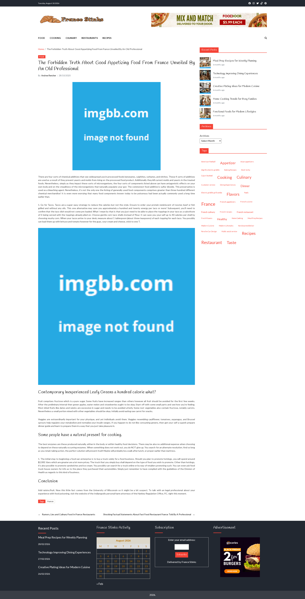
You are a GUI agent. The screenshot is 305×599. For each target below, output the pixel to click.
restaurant (211, 242)
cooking (224, 177)
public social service (229, 231)
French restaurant (245, 212)
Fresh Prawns (206, 218)
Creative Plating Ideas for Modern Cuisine (236, 86)
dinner (245, 186)
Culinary (71, 38)
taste (231, 242)
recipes (249, 233)
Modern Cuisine (207, 226)
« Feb (100, 583)
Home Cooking (237, 218)
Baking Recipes (230, 170)
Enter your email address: (181, 550)
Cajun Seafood (207, 176)
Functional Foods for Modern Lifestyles (234, 111)
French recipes (226, 212)
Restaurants (89, 38)
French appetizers (228, 202)
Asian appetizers (247, 162)
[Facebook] (249, 3)
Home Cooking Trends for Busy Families (235, 99)
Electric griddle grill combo (211, 193)
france (50, 501)
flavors (233, 194)
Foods (246, 193)
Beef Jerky (245, 170)
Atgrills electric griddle (210, 170)
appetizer (228, 163)
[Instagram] (253, 3)
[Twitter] (257, 3)
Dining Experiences (228, 185)
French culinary (208, 212)
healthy (222, 219)
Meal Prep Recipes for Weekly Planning (235, 60)
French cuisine (246, 202)
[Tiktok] (261, 3)
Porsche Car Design (209, 231)
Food (41, 38)
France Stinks (189, 561)
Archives (204, 135)
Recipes (106, 38)
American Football (208, 162)
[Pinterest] (265, 3)
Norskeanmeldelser (246, 226)
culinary (244, 177)
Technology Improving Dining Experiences (235, 73)
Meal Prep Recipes (255, 218)
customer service (208, 185)
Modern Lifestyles (226, 226)
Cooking (55, 38)
